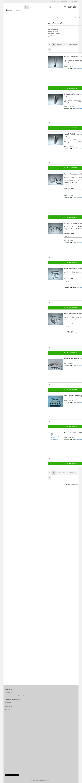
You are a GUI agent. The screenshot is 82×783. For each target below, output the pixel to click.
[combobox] (62, 45)
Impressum (8, 702)
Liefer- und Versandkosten (12, 699)
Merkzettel (74, 1)
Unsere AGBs (8, 692)
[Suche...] (50, 7)
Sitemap (7, 709)
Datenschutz (8, 706)
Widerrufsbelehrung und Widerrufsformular (17, 696)
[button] (54, 1)
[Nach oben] (77, 780)
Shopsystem (34, 780)
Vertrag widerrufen (12, 775)
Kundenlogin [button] (63, 1)
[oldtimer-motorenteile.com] (13, 10)
